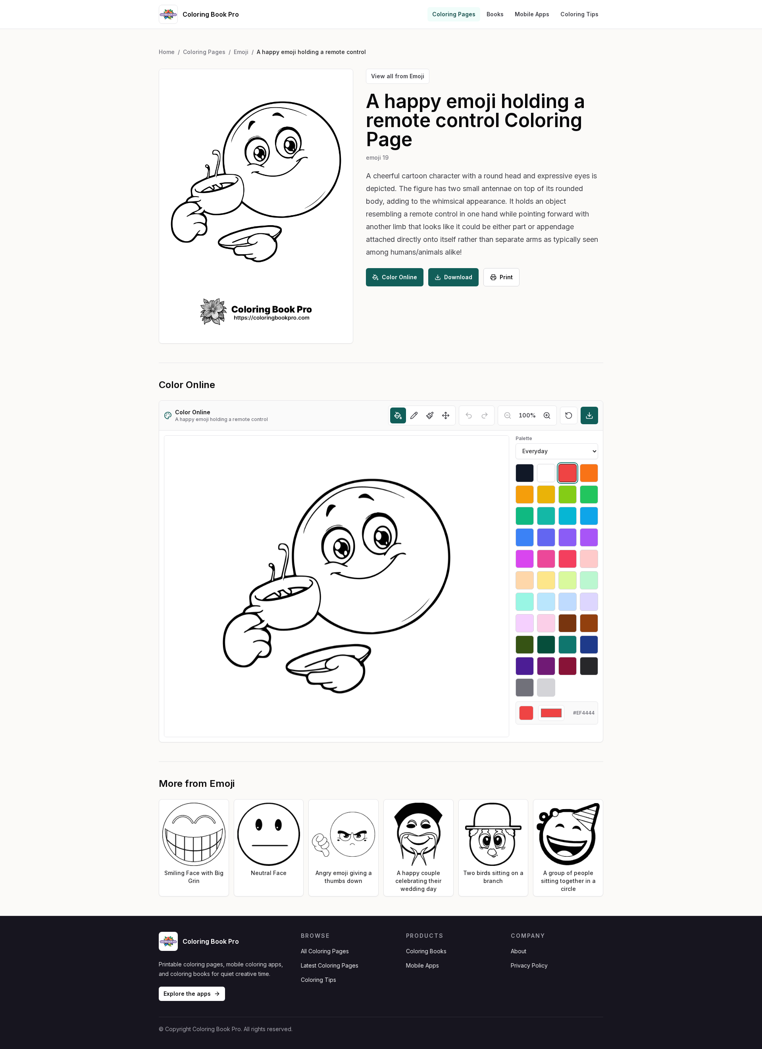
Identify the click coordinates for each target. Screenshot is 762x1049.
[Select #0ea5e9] (589, 516)
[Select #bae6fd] (546, 602)
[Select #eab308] (546, 494)
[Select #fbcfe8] (546, 623)
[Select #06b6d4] (567, 516)
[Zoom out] (508, 415)
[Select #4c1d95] (525, 666)
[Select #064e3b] (546, 645)
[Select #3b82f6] (525, 537)
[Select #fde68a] (546, 580)
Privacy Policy (529, 965)
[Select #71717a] (525, 687)
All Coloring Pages (325, 951)
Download (458, 277)
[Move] (446, 415)
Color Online (399, 277)
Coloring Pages (453, 14)
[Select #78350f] (567, 623)
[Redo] (485, 415)
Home (167, 51)
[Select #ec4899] (546, 559)
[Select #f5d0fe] (525, 623)
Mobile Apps (532, 14)
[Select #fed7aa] (525, 580)
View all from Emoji (397, 76)
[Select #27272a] (589, 666)
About (518, 951)
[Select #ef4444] (567, 473)
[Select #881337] (567, 666)
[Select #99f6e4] (525, 602)
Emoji (241, 51)
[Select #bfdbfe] (567, 602)
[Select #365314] (525, 645)
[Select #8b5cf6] (567, 537)
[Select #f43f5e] (567, 559)
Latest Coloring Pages (329, 965)
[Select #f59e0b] (525, 494)
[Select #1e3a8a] (589, 645)
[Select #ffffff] (546, 473)
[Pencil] (414, 415)
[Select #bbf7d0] (589, 580)
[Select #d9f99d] (567, 580)
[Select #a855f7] (589, 537)
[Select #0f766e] (567, 645)
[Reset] (568, 415)
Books (495, 14)
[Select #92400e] (589, 623)
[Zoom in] (547, 415)
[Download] (589, 415)
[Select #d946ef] (525, 559)
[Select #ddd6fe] (589, 602)
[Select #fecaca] (589, 559)
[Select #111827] (525, 473)
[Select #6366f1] (546, 537)
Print (506, 277)
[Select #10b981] (525, 516)
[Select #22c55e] (589, 494)
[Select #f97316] (589, 473)
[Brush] (430, 415)
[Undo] (469, 415)
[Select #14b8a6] (546, 516)
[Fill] (398, 415)
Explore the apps (187, 993)
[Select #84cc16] (567, 494)
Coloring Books (426, 951)
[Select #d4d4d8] (546, 687)
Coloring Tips (579, 14)
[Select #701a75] (546, 666)
